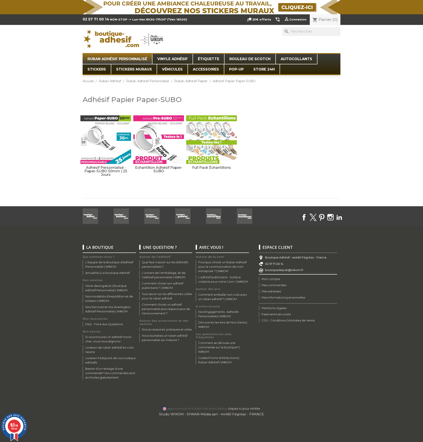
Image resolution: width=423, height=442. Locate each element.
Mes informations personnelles (283, 297)
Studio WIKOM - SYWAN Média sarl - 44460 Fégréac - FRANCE (211, 414)
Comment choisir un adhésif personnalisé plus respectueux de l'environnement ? (166, 309)
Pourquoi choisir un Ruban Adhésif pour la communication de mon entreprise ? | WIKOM (222, 266)
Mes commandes (274, 285)
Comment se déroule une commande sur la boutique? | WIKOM (219, 347)
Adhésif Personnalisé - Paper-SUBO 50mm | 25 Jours (105, 171)
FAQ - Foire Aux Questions (104, 324)
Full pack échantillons (211, 167)
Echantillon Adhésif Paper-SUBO (158, 169)
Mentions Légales (274, 308)
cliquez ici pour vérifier (244, 408)
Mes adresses (271, 291)
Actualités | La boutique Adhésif (107, 273)
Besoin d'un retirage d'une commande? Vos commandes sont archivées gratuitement (110, 373)
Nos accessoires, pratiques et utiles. (167, 329)
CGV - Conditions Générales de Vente (288, 320)
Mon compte (271, 279)
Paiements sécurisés (276, 314)
